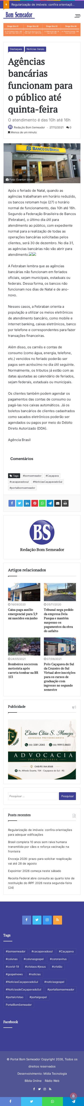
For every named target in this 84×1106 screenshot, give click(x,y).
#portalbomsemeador (22, 487)
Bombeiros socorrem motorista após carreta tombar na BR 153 (23, 670)
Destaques (16, 49)
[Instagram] (47, 920)
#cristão (57, 966)
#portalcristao (14, 997)
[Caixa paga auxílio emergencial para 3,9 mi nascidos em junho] (24, 592)
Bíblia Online (33, 1080)
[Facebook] (26, 920)
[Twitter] (36, 920)
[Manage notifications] (73, 1096)
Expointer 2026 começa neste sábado (34, 871)
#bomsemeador (32, 475)
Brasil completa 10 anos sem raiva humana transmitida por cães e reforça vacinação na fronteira (38, 846)
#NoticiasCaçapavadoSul (47, 481)
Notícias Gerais (35, 49)
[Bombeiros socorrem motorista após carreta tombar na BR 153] (24, 646)
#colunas (11, 959)
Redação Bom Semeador (29, 127)
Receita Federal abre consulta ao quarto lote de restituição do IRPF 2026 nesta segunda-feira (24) (41, 882)
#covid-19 (12, 966)
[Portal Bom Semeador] (19, 15)
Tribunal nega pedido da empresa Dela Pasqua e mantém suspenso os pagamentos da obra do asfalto (58, 620)
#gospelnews (14, 974)
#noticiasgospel (54, 981)
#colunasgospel (34, 959)
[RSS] (57, 920)
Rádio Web (52, 1080)
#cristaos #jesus (35, 966)
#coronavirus (58, 959)
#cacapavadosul (19, 481)
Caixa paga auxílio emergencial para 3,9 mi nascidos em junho (23, 613)
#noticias (35, 974)
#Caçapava (52, 475)
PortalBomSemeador (19, 1004)
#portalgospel (38, 997)
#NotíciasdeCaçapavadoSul (23, 989)
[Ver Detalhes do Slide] (42, 30)
